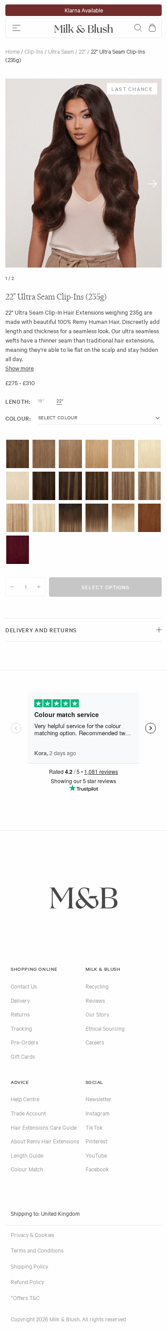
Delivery (20, 1000)
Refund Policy (27, 1281)
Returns (20, 1014)
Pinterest (96, 1141)
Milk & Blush (103, 969)
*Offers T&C (25, 1297)
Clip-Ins (33, 51)
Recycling (97, 986)
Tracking (21, 1028)
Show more (19, 368)
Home (12, 51)
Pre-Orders (24, 1042)
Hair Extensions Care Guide (44, 1127)
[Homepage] (83, 28)
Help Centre (25, 1099)
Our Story (97, 1014)
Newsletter (98, 1099)
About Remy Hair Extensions (45, 1141)
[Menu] (28, 28)
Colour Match (27, 1169)
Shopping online (34, 969)
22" (82, 51)
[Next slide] (152, 184)
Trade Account (28, 1113)
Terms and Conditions (37, 1250)
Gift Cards (23, 1056)
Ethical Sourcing (105, 1028)
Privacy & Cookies (32, 1234)
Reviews (95, 1000)
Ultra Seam (61, 51)
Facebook (97, 1169)
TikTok (94, 1127)
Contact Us (24, 986)
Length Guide (27, 1155)
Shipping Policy (29, 1266)
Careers (95, 1042)
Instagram (98, 1113)
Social (95, 1082)
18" (41, 400)
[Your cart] (152, 28)
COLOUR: (18, 418)
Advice (20, 1082)
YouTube (96, 1155)
